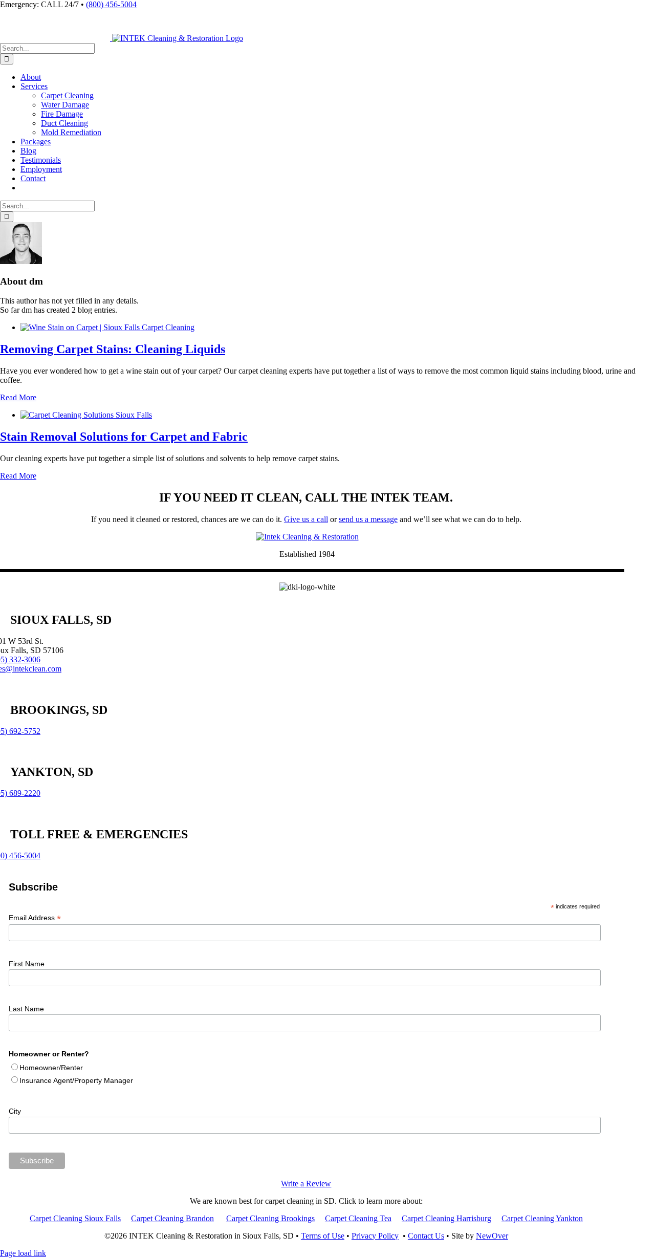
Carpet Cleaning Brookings (270, 1218)
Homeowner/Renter (51, 1068)
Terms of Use (322, 1235)
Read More (18, 397)
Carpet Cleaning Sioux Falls (75, 1218)
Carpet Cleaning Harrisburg (446, 1218)
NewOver (492, 1235)
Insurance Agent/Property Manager (76, 1080)
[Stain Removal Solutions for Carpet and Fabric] (86, 414)
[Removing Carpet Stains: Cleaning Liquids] (107, 327)
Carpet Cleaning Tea (358, 1218)
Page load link (23, 1253)
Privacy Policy (375, 1235)
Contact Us (426, 1235)
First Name (27, 964)
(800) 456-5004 (111, 4)
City (15, 1111)
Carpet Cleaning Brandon (172, 1218)
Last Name (26, 1009)
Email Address (35, 918)
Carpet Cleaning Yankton (542, 1218)
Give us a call (306, 519)
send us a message (368, 519)
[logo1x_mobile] (307, 536)
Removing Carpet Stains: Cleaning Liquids (112, 349)
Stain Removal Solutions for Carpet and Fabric (124, 436)
